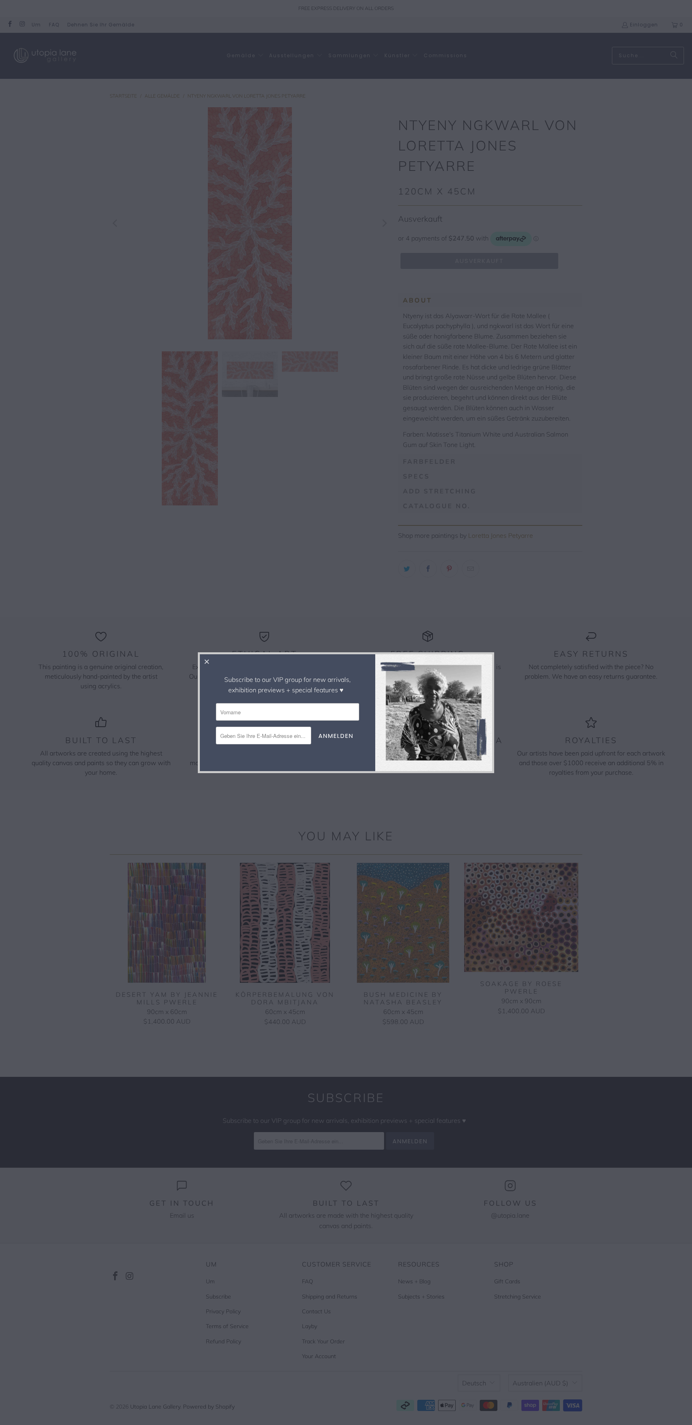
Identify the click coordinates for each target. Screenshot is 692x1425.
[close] (207, 661)
